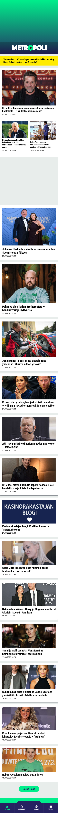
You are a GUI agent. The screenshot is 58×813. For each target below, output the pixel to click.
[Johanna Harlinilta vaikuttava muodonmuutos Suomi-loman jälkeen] (29, 226)
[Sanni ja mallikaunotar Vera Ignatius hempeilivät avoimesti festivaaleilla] (29, 635)
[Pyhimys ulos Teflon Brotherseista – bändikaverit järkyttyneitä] (29, 283)
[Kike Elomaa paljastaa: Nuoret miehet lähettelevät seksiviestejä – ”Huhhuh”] (29, 718)
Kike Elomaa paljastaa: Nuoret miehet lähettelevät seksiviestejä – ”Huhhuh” (23, 735)
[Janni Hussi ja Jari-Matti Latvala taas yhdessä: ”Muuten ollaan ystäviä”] (29, 339)
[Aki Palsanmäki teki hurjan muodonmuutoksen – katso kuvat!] (29, 429)
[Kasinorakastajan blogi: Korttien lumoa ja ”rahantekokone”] (29, 511)
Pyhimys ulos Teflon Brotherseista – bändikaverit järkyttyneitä (23, 308)
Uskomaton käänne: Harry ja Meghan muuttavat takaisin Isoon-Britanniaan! (29, 610)
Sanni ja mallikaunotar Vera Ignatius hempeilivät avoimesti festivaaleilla (22, 652)
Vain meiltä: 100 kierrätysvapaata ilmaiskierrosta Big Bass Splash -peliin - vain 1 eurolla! (28, 60)
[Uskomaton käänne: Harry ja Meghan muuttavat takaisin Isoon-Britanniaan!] (29, 594)
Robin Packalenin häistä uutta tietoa (22, 774)
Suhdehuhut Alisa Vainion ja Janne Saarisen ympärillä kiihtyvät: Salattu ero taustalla (27, 693)
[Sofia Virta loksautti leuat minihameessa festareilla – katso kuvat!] (29, 553)
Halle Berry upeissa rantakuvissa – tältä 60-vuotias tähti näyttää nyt (40, 144)
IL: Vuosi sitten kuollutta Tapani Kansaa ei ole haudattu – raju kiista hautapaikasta (28, 486)
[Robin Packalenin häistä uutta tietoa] (29, 760)
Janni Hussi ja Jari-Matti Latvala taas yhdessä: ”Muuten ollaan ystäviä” (24, 362)
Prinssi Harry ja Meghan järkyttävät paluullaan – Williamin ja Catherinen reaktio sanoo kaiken (28, 404)
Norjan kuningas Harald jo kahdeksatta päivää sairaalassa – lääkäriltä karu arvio (14, 143)
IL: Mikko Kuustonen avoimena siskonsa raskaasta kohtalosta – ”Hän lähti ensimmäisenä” (28, 109)
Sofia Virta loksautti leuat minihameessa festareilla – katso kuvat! (25, 569)
